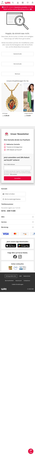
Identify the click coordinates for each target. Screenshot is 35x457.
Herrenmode (17, 64)
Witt (2, 217)
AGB (20, 276)
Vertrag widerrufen (11, 276)
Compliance (27, 280)
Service (4, 222)
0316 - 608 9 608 (8, 211)
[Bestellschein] (22, 2)
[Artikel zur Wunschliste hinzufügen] (20, 85)
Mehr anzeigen (13, 174)
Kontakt (4, 189)
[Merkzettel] (27, 2)
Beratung (4, 227)
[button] (2, 2)
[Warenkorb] (32, 2)
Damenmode (18, 54)
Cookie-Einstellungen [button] (17, 284)
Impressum (18, 280)
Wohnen (17, 74)
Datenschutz (26, 276)
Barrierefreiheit (9, 280)
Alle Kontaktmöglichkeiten (13, 199)
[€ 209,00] (12, 97)
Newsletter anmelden (21, 7)
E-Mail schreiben (9, 194)
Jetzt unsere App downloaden (17, 242)
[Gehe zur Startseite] (7, 2)
